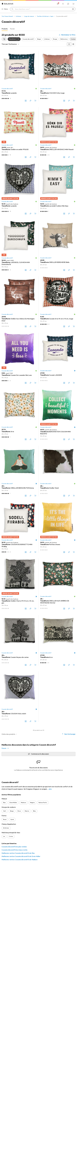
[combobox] (4, 39)
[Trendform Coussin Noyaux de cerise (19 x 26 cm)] (19, 640)
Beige (39, 39)
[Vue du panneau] (69, 44)
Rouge (55, 39)
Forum (4, 748)
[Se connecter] (63, 4)
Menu (6, 9)
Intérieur (18, 16)
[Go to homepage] (7, 4)
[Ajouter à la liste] (30, 100)
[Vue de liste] (73, 44)
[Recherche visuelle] (73, 9)
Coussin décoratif (28, 39)
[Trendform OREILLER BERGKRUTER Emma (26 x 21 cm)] (19, 471)
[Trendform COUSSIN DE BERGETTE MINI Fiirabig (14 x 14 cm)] (19, 527)
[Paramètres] (57, 3)
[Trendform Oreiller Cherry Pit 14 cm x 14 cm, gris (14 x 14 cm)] (19, 584)
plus (50, 789)
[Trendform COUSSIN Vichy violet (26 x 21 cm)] (19, 696)
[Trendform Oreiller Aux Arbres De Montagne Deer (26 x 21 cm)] (19, 302)
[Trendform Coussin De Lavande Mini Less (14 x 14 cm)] (19, 358)
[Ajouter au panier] (35, 100)
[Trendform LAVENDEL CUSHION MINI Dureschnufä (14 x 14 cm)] (19, 245)
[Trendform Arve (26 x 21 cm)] (19, 414)
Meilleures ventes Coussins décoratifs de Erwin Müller (21, 856)
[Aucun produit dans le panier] (73, 3)
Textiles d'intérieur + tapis (45, 16)
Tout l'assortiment (7, 16)
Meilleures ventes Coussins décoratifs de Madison (19, 860)
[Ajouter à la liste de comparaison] (25, 100)
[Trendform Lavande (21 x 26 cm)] (19, 76)
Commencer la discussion (40, 754)
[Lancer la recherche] (12, 9)
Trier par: (5, 44)
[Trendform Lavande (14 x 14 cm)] (19, 189)
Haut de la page (69, 734)
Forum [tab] (12, 29)
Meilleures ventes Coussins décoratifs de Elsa (18, 853)
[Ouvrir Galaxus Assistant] (68, 3)
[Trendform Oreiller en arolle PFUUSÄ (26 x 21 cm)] (19, 132)
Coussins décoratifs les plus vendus (14, 847)
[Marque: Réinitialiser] (19, 39)
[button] (36, 88)
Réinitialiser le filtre (68, 35)
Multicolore (64, 39)
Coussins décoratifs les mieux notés (14, 850)
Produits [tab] (5, 29)
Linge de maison (29, 16)
